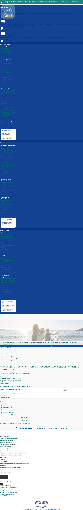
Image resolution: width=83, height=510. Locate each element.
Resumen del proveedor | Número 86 (24, 418)
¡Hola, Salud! (3, 465)
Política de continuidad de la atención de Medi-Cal (13, 453)
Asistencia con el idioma (6, 440)
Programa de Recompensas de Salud (9, 451)
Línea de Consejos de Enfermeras (9, 438)
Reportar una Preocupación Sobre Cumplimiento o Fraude (15, 463)
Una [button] (1, 480)
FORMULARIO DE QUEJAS (6, 447)
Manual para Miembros (6, 449)
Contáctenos (3, 461)
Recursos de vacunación (8, 412)
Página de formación (7, 407)
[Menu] (1, 484)
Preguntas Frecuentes (6, 442)
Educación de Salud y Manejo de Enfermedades (13, 409)
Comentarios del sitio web (53, 509)
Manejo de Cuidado (30, 342)
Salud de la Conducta (41, 342)
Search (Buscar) (4, 470)
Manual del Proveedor (7, 405)
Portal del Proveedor (7, 404)
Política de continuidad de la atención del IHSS (12, 455)
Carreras (2, 459)
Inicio (2, 342)
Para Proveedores (9, 342)
